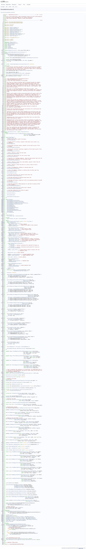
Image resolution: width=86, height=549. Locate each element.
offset (13, 235)
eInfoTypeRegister (11, 205)
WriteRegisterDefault (16, 478)
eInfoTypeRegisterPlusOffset (13, 200)
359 (2, 342)
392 (2, 372)
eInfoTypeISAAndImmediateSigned (14, 210)
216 (2, 211)
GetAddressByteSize (14, 442)
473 (2, 446)
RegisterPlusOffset (15, 223)
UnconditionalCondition (27, 373)
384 (2, 364)
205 (2, 201)
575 (2, 539)
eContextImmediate (11, 143)
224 (2, 218)
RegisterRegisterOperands (16, 243)
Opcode (23, 399)
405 (2, 384)
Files (24, 4)
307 (2, 294)
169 (2, 168)
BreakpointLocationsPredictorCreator (17, 511)
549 (2, 515)
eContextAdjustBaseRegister (13, 162)
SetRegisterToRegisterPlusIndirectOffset (18, 294)
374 (2, 355)
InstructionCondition (18, 372)
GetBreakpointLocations (32, 57)
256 (2, 247)
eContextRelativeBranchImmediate (14, 175)
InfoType (10, 199)
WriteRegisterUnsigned (13, 415)
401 (2, 380)
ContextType (10, 137)
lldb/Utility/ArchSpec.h (15, 30)
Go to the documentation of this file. (8, 12)
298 (2, 286)
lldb (6, 6)
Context (8, 272)
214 (2, 209)
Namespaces (14, 4)
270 (2, 260)
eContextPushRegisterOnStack (13, 147)
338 (2, 322)
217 (2, 212)
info (9, 268)
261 (2, 252)
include (10, 6)
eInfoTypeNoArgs (10, 212)
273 (2, 263)
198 (2, 194)
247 (2, 239)
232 (2, 225)
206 (2, 202)
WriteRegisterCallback (18, 364)
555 (2, 521)
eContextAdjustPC (10, 165)
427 (2, 404)
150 (2, 150)
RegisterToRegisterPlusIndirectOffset (19, 237)
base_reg (17, 228)
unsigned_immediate (16, 254)
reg (15, 224)
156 (2, 156)
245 (2, 237)
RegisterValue (11, 44)
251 (2, 243)
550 (2, 516)
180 (2, 178)
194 (2, 191)
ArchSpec (28, 133)
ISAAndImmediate (14, 258)
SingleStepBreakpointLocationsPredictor (17, 52)
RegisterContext (29, 500)
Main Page (3, 4)
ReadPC (20, 507)
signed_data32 (15, 265)
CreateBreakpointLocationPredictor (13, 503)
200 (2, 196)
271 (2, 261)
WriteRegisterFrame (16, 462)
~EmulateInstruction (10, 376)
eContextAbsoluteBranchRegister (14, 178)
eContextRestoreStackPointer (13, 160)
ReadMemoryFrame (15, 451)
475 (2, 448)
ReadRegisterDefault (16, 474)
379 (2, 360)
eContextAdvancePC (11, 194)
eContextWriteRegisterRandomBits (14, 188)
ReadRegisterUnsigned (14, 409)
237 (2, 230)
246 (2, 238)
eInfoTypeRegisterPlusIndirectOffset (15, 201)
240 (2, 233)
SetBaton (10, 482)
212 (2, 207)
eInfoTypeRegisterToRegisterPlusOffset (15, 202)
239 (2, 232)
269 (2, 259)
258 (2, 249)
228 (2, 222)
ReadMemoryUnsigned (14, 433)
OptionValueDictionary (23, 394)
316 (2, 302)
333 (2, 318)
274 (2, 264)
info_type (15, 218)
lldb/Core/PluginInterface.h (16, 29)
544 (2, 511)
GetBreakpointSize (10, 60)
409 (2, 387)
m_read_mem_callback (19, 516)
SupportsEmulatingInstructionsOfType (14, 380)
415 (2, 393)
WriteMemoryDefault (31, 517)
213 (2, 208)
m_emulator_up (12, 55)
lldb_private (12, 42)
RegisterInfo (11, 224)
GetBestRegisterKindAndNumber (18, 496)
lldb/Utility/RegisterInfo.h (16, 31)
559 (2, 524)
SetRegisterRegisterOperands (15, 302)
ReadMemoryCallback (18, 351)
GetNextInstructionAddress (25, 70)
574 (2, 538)
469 (2, 442)
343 (2, 327)
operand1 (12, 245)
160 (2, 160)
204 (2, 200)
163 (2, 162)
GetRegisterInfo (9, 396)
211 (2, 206)
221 (2, 215)
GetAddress (14, 448)
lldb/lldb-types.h (14, 35)
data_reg (17, 233)
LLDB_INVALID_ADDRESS (21, 520)
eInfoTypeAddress (10, 208)
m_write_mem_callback (20, 517)
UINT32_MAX (36, 373)
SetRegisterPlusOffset (14, 274)
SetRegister (11, 313)
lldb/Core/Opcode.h (14, 28)
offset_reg (17, 229)
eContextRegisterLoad (11, 172)
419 (2, 396)
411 (2, 389)
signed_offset (15, 249)
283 (2, 272)
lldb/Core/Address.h (14, 27)
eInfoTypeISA (9, 211)
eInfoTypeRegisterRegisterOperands (21, 304)
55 (2, 64)
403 (2, 382)
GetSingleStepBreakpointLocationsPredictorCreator (17, 524)
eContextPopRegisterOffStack (13, 150)
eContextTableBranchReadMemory (13, 185)
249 (2, 241)
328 (2, 313)
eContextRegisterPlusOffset (13, 168)
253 (2, 245)
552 (2, 518)
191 (2, 188)
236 (2, 229)
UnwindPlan (10, 47)
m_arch (28, 442)
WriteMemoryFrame (16, 455)
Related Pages (8, 4)
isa (13, 259)
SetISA (10, 342)
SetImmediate (12, 318)
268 (2, 258)
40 (2, 50)
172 (2, 171)
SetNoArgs (11, 346)
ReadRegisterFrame (15, 459)
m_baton (10, 515)
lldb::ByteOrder (9, 444)
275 (2, 265)
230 (2, 224)
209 (2, 204)
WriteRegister (11, 412)
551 (2, 517)
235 (2, 228)
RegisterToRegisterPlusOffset (17, 232)
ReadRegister (22, 407)
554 (2, 520)
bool (11, 360)
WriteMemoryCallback (18, 355)
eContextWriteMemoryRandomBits (13, 191)
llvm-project (3, 6)
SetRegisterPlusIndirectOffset (16, 279)
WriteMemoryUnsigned (12, 439)
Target (9, 46)
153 (2, 153)
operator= (20, 539)
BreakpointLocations (12, 50)
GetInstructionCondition (24, 389)
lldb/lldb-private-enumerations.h (17, 33)
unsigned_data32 (16, 260)
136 (2, 138)
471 (2, 444)
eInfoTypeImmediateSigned (12, 207)
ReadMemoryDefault (16, 467)
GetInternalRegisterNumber (19, 500)
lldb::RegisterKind (17, 396)
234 (2, 227)
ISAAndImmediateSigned (16, 263)
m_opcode (27, 446)
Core (16, 6)
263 (2, 254)
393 (2, 373)
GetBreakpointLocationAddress (12, 73)
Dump (10, 348)
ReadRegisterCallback (17, 360)
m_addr (26, 448)
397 (2, 376)
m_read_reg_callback (20, 518)
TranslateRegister (19, 404)
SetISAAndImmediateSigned (14, 336)
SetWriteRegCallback (12, 494)
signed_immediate (15, 255)
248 (2, 240)
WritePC (10, 508)
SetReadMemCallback (12, 489)
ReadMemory (10, 430)
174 (2, 172)
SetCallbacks (11, 484)
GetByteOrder (16, 444)
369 (2, 351)
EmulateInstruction (12, 48)
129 (2, 131)
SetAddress (11, 327)
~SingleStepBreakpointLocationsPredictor (19, 64)
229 (2, 223)
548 (2, 514)
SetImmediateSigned (13, 322)
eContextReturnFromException (13, 196)
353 (2, 336)
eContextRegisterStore (12, 171)
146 (2, 147)
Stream (9, 45)
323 (2, 309)
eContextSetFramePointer (12, 156)
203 (2, 199)
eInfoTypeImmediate (11, 206)
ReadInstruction (15, 384)
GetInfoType (16, 221)
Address (23, 400)
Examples (28, 4)
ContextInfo (12, 222)
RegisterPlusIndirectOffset (17, 227)
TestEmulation (15, 393)
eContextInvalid (10, 138)
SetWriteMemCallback (12, 491)
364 (2, 346)
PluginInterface (24, 131)
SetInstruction (15, 399)
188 (2, 185)
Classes (19, 4)
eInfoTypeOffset (10, 204)
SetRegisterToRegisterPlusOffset (16, 286)
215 (2, 210)
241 (2, 234)
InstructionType (27, 134)
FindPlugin (21, 133)
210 (2, 205)
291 (2, 279)
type (13, 215)
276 (2, 266)
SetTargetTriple (15, 382)
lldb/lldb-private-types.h (15, 34)
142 (2, 143)
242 (2, 235)
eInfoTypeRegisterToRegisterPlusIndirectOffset (23, 297)
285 (2, 274)
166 (2, 165)
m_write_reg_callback (21, 519)
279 (2, 268)
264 (2, 255)
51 (2, 60)
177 (2, 175)
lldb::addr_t (25, 60)
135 (2, 137)
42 (2, 52)
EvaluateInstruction (16, 387)
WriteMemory (10, 437)
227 (2, 221)
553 (2, 519)
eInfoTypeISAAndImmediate (12, 209)
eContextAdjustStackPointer (13, 153)
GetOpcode (14, 446)
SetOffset (11, 309)
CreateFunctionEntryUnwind (18, 402)
